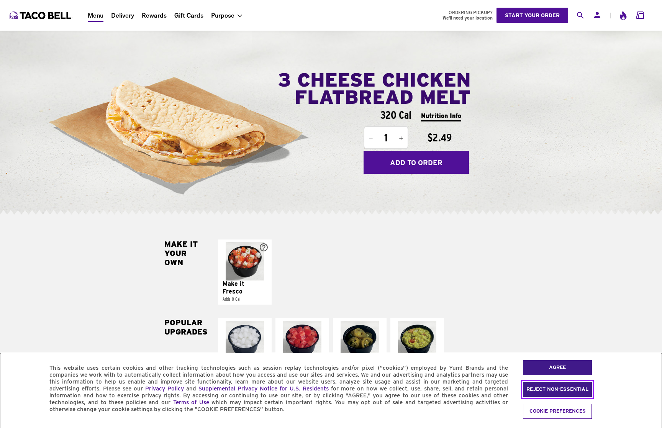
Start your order (532, 15)
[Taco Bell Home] (42, 15)
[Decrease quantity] (370, 138)
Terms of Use (191, 402)
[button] (245, 272)
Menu (95, 15)
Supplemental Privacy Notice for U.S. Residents (263, 388)
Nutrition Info (441, 116)
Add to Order (416, 163)
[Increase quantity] (401, 138)
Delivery (122, 15)
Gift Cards (188, 15)
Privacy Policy (164, 388)
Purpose (222, 15)
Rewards (154, 15)
